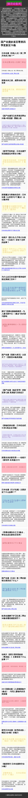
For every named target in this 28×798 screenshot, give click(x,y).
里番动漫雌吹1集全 (11, 18)
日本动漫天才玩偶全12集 (8, 525)
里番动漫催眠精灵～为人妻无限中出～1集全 (14, 347)
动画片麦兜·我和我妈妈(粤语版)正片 (11, 682)
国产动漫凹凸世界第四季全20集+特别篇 (13, 144)
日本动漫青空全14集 (7, 789)
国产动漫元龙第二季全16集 (9, 609)
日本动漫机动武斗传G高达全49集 (11, 450)
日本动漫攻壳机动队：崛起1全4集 (11, 757)
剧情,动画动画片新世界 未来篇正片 (11, 482)
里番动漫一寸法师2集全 (16, 23)
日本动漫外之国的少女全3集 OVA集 (15, 33)
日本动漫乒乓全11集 (19, 8)
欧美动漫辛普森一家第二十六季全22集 (12, 10)
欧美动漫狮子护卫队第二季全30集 (11, 647)
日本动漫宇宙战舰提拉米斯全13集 (11, 187)
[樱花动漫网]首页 (7, 8)
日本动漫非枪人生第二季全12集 (10, 73)
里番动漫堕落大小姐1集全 (16, 29)
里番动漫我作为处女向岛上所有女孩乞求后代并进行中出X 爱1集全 (14, 11)
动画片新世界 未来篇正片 (9, 109)
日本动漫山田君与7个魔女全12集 (11, 230)
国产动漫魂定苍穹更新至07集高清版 (12, 418)
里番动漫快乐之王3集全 (8, 571)
